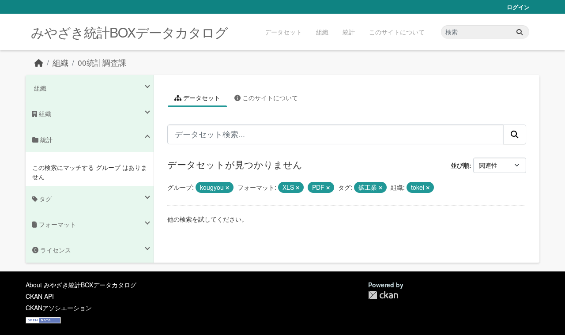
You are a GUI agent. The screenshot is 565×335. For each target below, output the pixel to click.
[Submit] (519, 32)
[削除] (227, 187)
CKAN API (40, 296)
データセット (283, 31)
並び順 (460, 165)
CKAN (383, 295)
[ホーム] (38, 62)
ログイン (518, 7)
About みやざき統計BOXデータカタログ (81, 284)
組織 (322, 31)
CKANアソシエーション (59, 307)
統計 (349, 31)
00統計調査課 (102, 62)
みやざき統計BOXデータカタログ (129, 32)
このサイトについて (397, 31)
